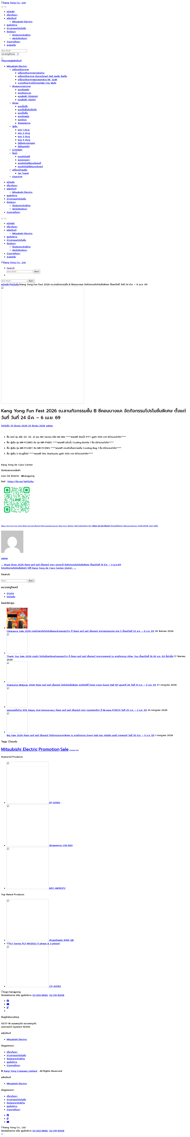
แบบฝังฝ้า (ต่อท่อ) (27, 99)
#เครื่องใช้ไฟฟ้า (143, 526)
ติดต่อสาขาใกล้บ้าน (21, 35)
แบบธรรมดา (24, 160)
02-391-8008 (56, 995)
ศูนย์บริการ (12, 25)
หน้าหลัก (11, 11)
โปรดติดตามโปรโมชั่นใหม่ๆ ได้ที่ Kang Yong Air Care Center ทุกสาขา (38, 568)
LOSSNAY (17, 150)
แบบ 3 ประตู (24, 136)
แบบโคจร (22, 120)
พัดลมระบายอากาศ (21, 86)
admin (49, 425)
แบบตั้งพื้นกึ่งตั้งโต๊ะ (27, 109)
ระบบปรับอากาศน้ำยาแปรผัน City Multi (37, 83)
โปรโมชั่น (14, 284)
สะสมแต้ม (11, 45)
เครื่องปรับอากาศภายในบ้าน (31, 73)
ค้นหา (36, 272)
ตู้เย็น (14, 126)
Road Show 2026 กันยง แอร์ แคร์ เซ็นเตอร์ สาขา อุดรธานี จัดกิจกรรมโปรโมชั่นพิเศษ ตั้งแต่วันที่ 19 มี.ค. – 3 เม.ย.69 (61, 564)
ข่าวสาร (10, 593)
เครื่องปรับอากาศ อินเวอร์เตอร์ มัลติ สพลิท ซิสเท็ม (42, 76)
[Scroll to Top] (2, 1134)
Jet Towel (23, 173)
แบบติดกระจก (24, 93)
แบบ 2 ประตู (24, 133)
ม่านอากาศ (17, 176)
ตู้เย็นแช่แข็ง (24, 146)
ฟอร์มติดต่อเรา (19, 38)
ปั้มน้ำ (14, 153)
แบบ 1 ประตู (23, 130)
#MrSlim (71, 526)
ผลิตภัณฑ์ (11, 18)
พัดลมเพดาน (24, 123)
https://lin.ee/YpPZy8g (21, 481)
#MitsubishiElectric (130, 526)
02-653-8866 (40, 995)
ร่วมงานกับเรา (13, 41)
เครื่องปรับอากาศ (20, 69)
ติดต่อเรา (11, 31)
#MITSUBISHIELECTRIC (83, 526)
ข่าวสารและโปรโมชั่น (16, 28)
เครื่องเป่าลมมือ (19, 170)
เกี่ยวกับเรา (12, 15)
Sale (64, 749)
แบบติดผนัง (23, 89)
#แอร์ (151, 526)
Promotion (49, 749)
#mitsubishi (53, 526)
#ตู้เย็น (155, 526)
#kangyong (63, 526)
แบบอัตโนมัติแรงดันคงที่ (29, 163)
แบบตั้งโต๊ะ (23, 106)
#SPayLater (44, 526)
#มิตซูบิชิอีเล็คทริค (116, 526)
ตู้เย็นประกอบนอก (26, 143)
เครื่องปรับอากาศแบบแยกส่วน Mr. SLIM (37, 79)
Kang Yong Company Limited (20, 1071)
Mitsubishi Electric (22, 21)
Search (11, 268)
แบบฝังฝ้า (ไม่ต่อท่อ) (28, 96)
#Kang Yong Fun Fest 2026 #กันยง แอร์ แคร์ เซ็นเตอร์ (20, 526)
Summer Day (74, 750)
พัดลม (15, 103)
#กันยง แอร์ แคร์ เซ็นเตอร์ (101, 526)
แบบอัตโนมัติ (24, 156)
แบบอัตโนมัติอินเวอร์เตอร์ (30, 166)
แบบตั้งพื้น (23, 113)
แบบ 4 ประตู (24, 140)
